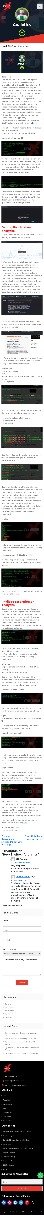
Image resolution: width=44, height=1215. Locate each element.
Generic (8, 1004)
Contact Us (7, 1112)
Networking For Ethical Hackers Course (18, 1148)
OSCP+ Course (8, 1165)
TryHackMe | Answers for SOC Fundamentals (22, 1053)
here (34, 123)
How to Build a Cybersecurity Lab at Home (21, 1039)
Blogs (5, 1108)
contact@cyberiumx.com (14, 1081)
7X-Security (7, 1104)
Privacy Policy (8, 1121)
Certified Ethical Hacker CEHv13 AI (16, 1140)
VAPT (5, 1169)
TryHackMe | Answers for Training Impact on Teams (22, 1049)
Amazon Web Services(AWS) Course (17, 1132)
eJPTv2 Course (9, 1152)
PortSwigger (9, 1010)
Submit (22, 982)
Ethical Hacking (9, 1157)
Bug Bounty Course (10, 1136)
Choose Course (9, 950)
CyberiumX (38, 1212)
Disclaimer (7, 1117)
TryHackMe (9, 1014)
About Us (6, 1100)
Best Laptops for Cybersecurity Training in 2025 (21, 1034)
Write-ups (8, 1017)
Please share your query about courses (20, 960)
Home (5, 1096)
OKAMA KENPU (23, 876)
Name (6, 920)
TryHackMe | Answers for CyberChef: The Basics (20, 1043)
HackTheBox (9, 1007)
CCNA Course (8, 1144)
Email (6, 930)
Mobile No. (7, 940)
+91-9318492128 (11, 1076)
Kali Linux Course (9, 1161)
